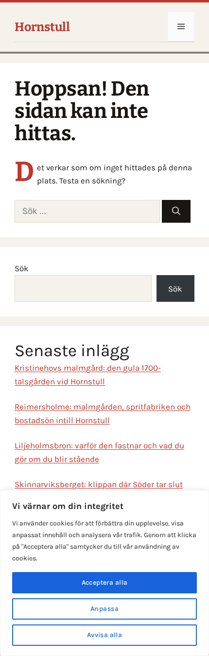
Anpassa (104, 609)
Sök (22, 268)
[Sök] (176, 211)
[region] (104, 573)
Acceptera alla (105, 582)
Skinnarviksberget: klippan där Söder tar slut (99, 484)
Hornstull (42, 27)
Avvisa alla (104, 635)
